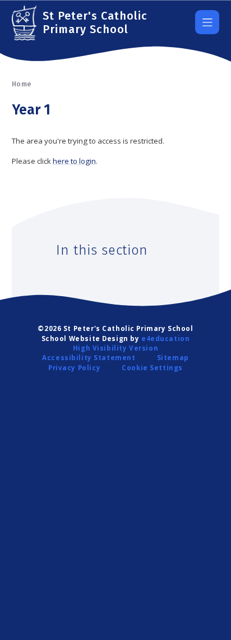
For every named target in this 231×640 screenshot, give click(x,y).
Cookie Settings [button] (152, 367)
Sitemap (173, 357)
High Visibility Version (115, 348)
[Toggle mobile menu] (207, 22)
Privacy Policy (74, 367)
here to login (74, 161)
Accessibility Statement (88, 357)
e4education (165, 338)
